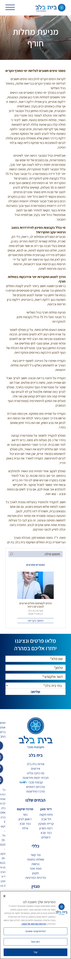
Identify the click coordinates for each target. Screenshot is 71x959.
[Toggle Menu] (10, 8)
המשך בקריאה (36, 620)
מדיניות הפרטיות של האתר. (33, 923)
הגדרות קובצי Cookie (35, 931)
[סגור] (4, 896)
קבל (35, 952)
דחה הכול (35, 941)
